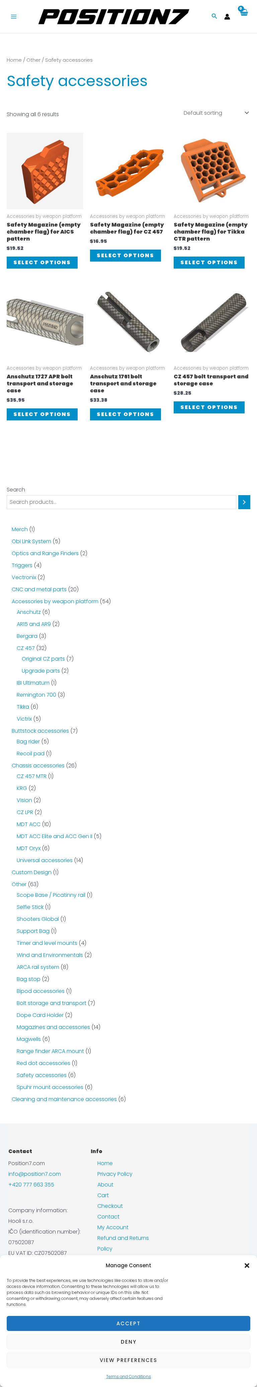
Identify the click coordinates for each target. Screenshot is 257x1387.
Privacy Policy (115, 1174)
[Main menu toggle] (14, 16)
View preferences (128, 1360)
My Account (112, 1227)
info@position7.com (34, 1174)
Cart (103, 1195)
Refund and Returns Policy (123, 1243)
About (105, 1184)
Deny (129, 1341)
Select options (42, 262)
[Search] (244, 502)
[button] (247, 1265)
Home (14, 60)
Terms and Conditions (128, 1376)
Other (33, 60)
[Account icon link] (227, 17)
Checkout (110, 1206)
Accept (128, 1323)
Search (16, 489)
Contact (108, 1217)
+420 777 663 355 (31, 1184)
